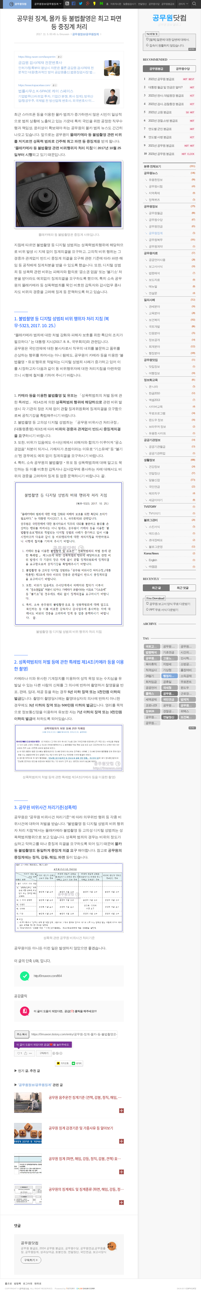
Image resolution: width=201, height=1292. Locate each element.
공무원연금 (172, 226)
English (172, 560)
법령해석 (172, 273)
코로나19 (151, 705)
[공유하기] (25, 1053)
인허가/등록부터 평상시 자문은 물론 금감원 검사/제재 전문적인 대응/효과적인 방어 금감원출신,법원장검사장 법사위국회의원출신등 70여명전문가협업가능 (56, 70)
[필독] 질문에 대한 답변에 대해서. (169, 39)
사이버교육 (172, 406)
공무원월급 (172, 213)
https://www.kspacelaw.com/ (34, 85)
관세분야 (172, 306)
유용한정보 (172, 179)
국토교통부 (152, 646)
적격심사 (151, 670)
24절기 (150, 676)
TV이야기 (172, 513)
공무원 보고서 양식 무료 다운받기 (169, 603)
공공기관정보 (169, 440)
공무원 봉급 (170, 646)
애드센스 (172, 533)
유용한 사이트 (172, 433)
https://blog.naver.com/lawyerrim (36, 56)
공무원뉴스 (169, 173)
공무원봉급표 (167, 4)
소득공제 (186, 676)
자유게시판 (115, 4)
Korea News (169, 553)
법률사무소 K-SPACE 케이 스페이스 (45, 91)
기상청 (167, 670)
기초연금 (168, 652)
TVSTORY (169, 506)
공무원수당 (154, 4)
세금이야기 (172, 500)
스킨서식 (172, 526)
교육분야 (172, 313)
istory (70, 1288)
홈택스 (150, 693)
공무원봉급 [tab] (156, 68)
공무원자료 (169, 253)
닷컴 (169, 18)
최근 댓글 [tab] (182, 587)
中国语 (172, 566)
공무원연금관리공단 (153, 723)
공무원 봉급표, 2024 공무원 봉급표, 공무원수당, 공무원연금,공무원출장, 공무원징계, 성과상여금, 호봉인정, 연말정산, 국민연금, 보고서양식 (63, 1250)
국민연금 (172, 486)
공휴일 (167, 681)
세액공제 (151, 699)
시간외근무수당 (188, 652)
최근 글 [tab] (156, 587)
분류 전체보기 (169, 166)
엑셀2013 (172, 400)
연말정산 (142, 4)
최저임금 (151, 681)
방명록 (17, 1283)
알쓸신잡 (172, 480)
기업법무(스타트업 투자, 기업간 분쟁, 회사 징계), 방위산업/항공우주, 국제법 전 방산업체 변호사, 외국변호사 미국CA (56, 99)
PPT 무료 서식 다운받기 (163, 609)
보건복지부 (187, 717)
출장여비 (186, 670)
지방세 (167, 664)
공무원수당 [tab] (183, 68)
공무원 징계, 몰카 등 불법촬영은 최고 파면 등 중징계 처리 (69, 22)
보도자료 (172, 279)
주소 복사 (22, 1034)
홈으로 (8, 1283)
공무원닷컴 (20, 4)
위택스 (185, 711)
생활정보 (169, 460)
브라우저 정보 (172, 426)
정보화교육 (169, 380)
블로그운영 (172, 546)
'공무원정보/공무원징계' (35, 1085)
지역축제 (172, 193)
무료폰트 (186, 681)
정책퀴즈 (172, 199)
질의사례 (169, 299)
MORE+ (192, 49)
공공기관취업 (172, 453)
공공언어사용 (172, 259)
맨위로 (37, 1283)
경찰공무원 (170, 711)
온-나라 (172, 386)
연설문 (172, 293)
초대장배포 (172, 540)
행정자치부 (170, 676)
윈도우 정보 (172, 420)
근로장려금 (187, 693)
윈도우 (185, 687)
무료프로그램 (172, 413)
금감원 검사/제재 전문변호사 (40, 63)
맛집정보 (172, 366)
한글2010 (172, 393)
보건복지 (172, 319)
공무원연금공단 (188, 705)
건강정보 (172, 466)
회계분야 (172, 346)
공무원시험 (172, 186)
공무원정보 (169, 206)
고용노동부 (170, 658)
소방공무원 (187, 664)
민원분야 (172, 333)
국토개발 (172, 326)
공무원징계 (172, 233)
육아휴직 (151, 664)
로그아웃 (27, 1283)
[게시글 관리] (30, 1053)
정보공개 (172, 339)
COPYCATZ (190, 1288)
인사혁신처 (187, 658)
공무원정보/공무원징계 (85, 34)
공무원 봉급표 (170, 705)
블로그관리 (169, 520)
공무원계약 (172, 246)
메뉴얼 (172, 286)
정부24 (150, 711)
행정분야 (172, 353)
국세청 (167, 687)
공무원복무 (172, 239)
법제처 (185, 699)
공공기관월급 (172, 446)
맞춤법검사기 (129, 4)
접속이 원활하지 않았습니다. (166, 45)
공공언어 (151, 687)
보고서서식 (172, 266)
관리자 (181, 4)
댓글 (17, 1225)
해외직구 (172, 493)
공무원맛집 (169, 360)
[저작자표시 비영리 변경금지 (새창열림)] (57, 1053)
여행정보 (172, 373)
